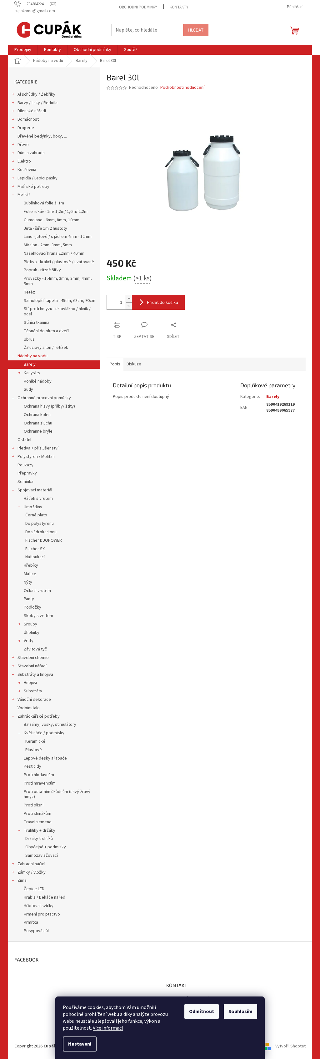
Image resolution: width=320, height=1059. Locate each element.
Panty (29, 599)
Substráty (33, 691)
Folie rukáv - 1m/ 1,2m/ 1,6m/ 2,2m (56, 211)
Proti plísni (33, 805)
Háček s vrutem (38, 498)
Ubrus (29, 339)
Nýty (28, 582)
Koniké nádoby (38, 381)
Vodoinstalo (29, 708)
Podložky (32, 607)
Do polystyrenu (39, 523)
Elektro (24, 161)
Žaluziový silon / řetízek (46, 347)
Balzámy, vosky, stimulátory (50, 724)
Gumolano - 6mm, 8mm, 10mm (51, 220)
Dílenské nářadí (32, 111)
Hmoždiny (33, 507)
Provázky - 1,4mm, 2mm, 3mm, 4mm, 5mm (58, 281)
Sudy (28, 389)
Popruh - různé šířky (42, 270)
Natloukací (35, 557)
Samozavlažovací (41, 855)
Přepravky (27, 473)
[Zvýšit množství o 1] (129, 298)
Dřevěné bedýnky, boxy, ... (42, 136)
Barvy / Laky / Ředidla (38, 103)
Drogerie (26, 128)
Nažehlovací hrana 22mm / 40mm (54, 253)
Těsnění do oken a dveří (46, 331)
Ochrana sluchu (38, 423)
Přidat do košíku (162, 302)
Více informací (108, 1028)
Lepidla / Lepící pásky (38, 178)
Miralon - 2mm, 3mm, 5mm (48, 245)
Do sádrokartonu (41, 532)
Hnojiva (30, 683)
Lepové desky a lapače (45, 758)
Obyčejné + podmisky (45, 847)
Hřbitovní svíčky (38, 906)
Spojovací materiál (35, 490)
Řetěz (29, 292)
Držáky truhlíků (39, 839)
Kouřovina (27, 170)
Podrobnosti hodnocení (182, 88)
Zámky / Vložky (32, 872)
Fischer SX (35, 549)
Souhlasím (240, 1011)
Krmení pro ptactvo (42, 914)
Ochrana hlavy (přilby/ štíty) (49, 406)
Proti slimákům (37, 814)
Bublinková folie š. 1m (44, 203)
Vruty (28, 641)
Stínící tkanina (36, 322)
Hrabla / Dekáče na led (44, 897)
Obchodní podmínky (138, 7)
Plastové (33, 750)
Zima (22, 880)
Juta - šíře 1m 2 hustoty (45, 228)
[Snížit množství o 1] (129, 305)
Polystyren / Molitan (36, 457)
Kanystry (32, 373)
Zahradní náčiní (31, 864)
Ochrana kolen (37, 415)
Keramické (35, 741)
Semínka (25, 482)
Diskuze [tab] (134, 364)
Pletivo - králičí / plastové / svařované (59, 262)
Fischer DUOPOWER (43, 540)
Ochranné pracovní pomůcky (44, 398)
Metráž (24, 195)
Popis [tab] (115, 364)
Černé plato (36, 515)
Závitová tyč (35, 649)
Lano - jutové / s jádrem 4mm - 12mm (58, 236)
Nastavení (79, 1044)
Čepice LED (34, 889)
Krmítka (31, 922)
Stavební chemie (33, 658)
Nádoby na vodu (33, 356)
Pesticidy (32, 766)
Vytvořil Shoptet (290, 1046)
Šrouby (30, 624)
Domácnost (28, 119)
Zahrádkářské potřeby (39, 716)
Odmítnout (201, 1011)
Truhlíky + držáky (39, 830)
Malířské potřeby (33, 186)
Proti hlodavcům (39, 775)
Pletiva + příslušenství (38, 448)
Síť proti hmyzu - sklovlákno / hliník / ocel (57, 311)
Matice (30, 574)
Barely (30, 364)
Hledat (195, 30)
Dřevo (23, 145)
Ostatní (24, 440)
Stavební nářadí (32, 666)
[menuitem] (23, 50)
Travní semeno (38, 822)
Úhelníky (31, 633)
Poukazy (25, 465)
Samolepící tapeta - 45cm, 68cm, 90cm (59, 301)
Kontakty (179, 7)
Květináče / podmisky (44, 733)
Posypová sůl (36, 931)
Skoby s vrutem (38, 616)
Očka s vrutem (37, 591)
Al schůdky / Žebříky (36, 94)
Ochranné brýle (38, 431)
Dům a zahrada (31, 153)
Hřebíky (31, 565)
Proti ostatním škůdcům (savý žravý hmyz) (57, 794)
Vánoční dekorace (34, 699)
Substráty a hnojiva (35, 674)
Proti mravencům (40, 783)
